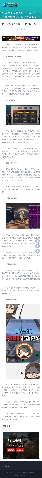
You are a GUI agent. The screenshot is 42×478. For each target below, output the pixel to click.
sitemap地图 (31, 472)
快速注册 (20, 450)
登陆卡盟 (11, 450)
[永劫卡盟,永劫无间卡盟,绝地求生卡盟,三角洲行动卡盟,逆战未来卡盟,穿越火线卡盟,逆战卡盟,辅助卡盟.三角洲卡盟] (10, 8)
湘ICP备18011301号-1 (21, 475)
